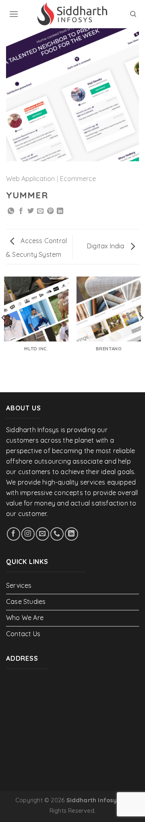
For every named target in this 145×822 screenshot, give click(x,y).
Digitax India (106, 246)
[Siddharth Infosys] (72, 14)
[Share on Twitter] (30, 211)
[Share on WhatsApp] (11, 211)
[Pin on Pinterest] (50, 211)
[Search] (133, 14)
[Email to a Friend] (40, 211)
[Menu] (13, 14)
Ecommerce (78, 179)
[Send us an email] (42, 534)
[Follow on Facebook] (13, 534)
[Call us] (57, 534)
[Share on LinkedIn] (60, 211)
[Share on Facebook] (21, 211)
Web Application (30, 179)
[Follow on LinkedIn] (71, 534)
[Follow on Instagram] (28, 534)
